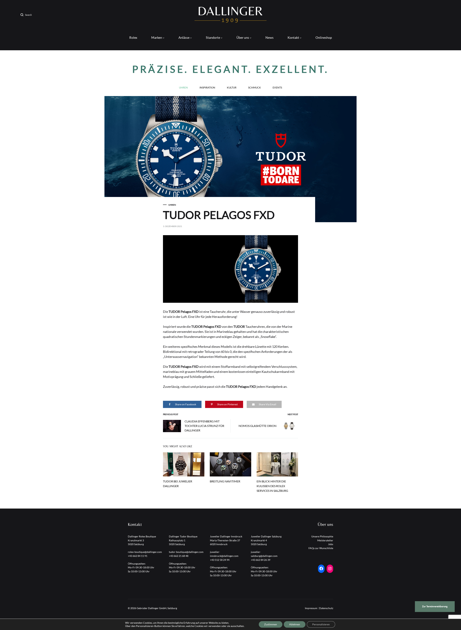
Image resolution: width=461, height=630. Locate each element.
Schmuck (254, 87)
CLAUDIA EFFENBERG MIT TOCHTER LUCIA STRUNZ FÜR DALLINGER (204, 426)
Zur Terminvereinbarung (434, 606)
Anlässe (183, 37)
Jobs (330, 544)
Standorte (213, 37)
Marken (156, 37)
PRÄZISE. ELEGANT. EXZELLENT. (230, 69)
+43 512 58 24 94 (219, 559)
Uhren (183, 87)
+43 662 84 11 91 (137, 555)
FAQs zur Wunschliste (320, 548)
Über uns (242, 37)
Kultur (231, 87)
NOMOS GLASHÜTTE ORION (257, 425)
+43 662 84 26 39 (260, 559)
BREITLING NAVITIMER (225, 481)
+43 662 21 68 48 (178, 555)
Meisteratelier (325, 540)
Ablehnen (294, 624)
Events (277, 87)
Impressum (311, 608)
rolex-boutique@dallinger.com (145, 551)
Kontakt (293, 37)
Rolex (133, 37)
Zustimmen (270, 624)
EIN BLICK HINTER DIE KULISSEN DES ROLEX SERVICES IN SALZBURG (272, 486)
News (269, 37)
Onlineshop (323, 37)
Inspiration (207, 87)
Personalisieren (321, 624)
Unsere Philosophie (322, 536)
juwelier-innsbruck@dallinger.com (224, 553)
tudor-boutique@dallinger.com (186, 551)
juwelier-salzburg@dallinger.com (264, 553)
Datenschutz (326, 608)
